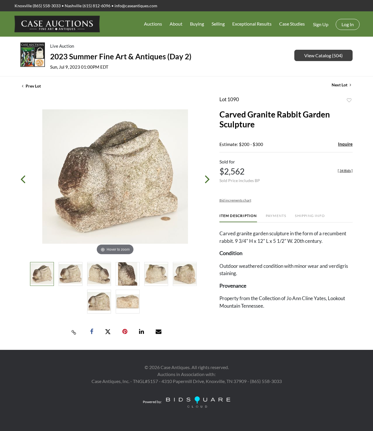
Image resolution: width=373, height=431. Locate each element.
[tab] (238, 218)
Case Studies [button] (292, 23)
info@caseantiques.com (136, 5)
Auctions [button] (153, 23)
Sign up (320, 24)
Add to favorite (349, 100)
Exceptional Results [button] (252, 23)
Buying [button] (197, 23)
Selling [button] (218, 23)
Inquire (345, 144)
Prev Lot (33, 85)
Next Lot (340, 84)
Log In (348, 24)
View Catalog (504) (323, 55)
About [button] (176, 23)
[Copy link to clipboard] (74, 331)
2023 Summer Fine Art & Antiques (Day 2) (120, 56)
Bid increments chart (235, 200)
